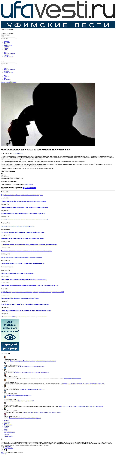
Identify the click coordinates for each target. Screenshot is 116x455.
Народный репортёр (9, 53)
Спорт (5, 49)
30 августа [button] (3, 29)
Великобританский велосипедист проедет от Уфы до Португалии (31, 372)
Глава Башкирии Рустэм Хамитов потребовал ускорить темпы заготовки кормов (81, 406)
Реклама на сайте (8, 56)
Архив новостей (5, 82)
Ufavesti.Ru (8, 446)
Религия (6, 48)
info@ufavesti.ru (9, 448)
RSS (15, 82)
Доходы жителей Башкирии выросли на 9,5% (32, 389)
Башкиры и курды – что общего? (72, 378)
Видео (5, 52)
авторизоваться (29, 184)
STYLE (4, 452)
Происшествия (8, 45)
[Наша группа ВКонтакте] (2, 450)
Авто (5, 75)
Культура (6, 46)
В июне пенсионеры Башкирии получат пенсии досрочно (25, 418)
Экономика (7, 42)
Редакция (6, 55)
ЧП (5, 78)
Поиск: (2, 36)
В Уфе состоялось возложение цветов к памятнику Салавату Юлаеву (42, 412)
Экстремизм (7, 79)
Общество (6, 44)
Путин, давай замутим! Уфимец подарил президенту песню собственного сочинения (33, 361)
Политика (6, 41)
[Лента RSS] (5, 450)
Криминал (6, 76)
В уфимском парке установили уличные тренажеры (30, 366)
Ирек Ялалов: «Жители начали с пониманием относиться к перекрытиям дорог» (83, 383)
